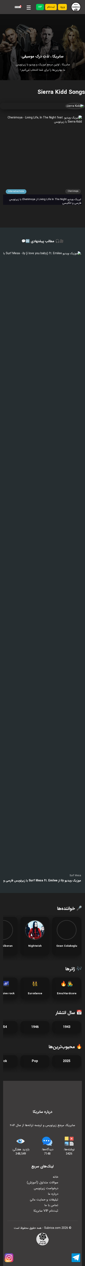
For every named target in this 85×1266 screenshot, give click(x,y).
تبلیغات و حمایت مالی (44, 1199)
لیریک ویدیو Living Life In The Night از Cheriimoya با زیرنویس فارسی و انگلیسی (45, 201)
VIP (40, 7)
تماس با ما (51, 1205)
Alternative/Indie (16, 191)
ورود (62, 7)
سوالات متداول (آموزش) (42, 1182)
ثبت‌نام (51, 7)
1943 (66, 1027)
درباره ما (53, 1193)
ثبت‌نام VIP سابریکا (45, 1210)
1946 (35, 1027)
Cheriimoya (73, 191)
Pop (35, 1061)
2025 (66, 1061)
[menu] (28, 6)
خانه (55, 1176)
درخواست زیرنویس (46, 1188)
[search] (18, 7)
